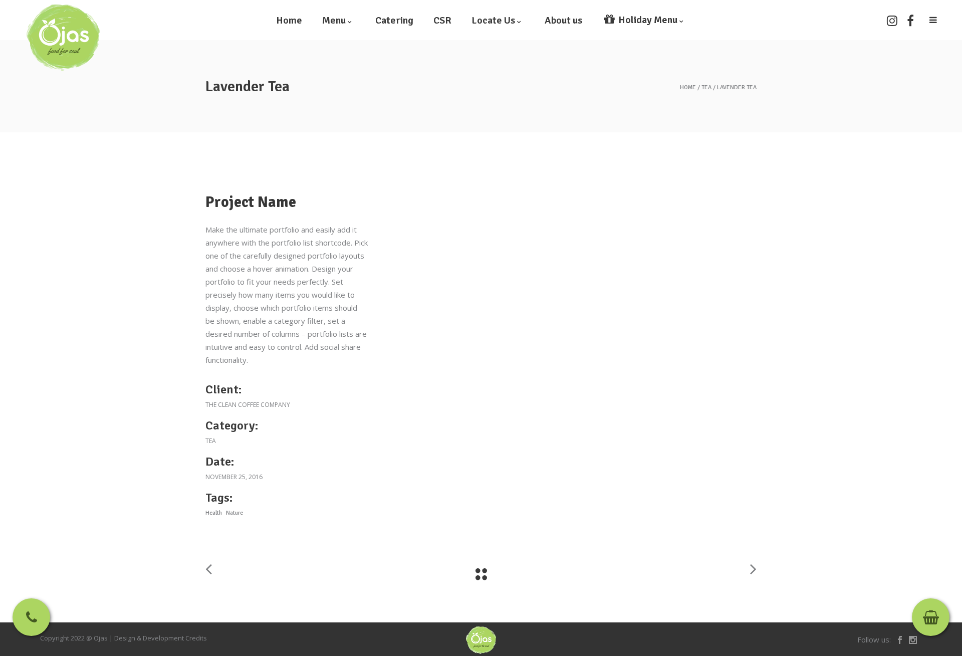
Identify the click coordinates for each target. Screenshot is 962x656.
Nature (234, 513)
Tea (706, 88)
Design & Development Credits (160, 637)
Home (688, 88)
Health (213, 513)
